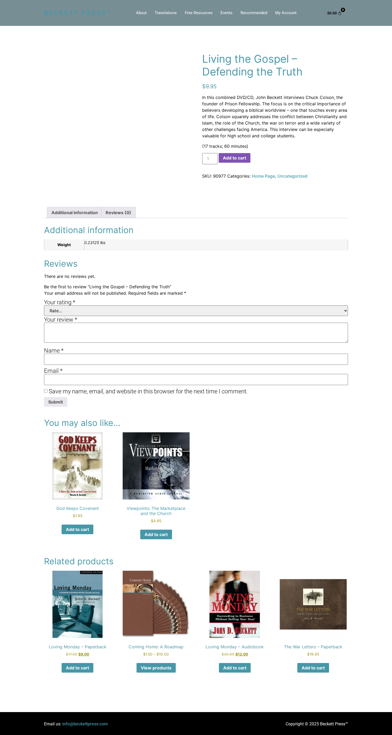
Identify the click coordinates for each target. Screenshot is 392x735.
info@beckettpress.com (85, 723)
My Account (286, 12)
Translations (166, 12)
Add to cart (234, 158)
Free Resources (199, 12)
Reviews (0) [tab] (118, 212)
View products (156, 667)
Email (53, 371)
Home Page (263, 176)
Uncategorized (292, 176)
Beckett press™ (78, 13)
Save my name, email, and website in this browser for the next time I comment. (148, 391)
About (141, 12)
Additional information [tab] (74, 212)
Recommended (254, 12)
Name (53, 351)
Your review (60, 320)
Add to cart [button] (77, 529)
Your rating (59, 302)
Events (227, 12)
